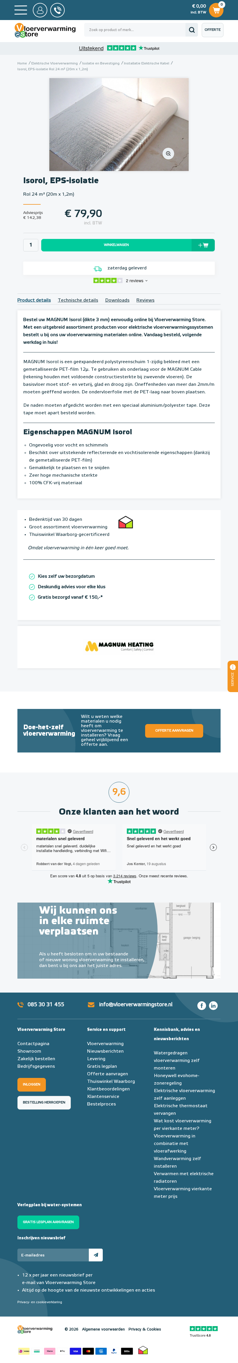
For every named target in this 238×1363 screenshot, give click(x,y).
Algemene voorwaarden (103, 1329)
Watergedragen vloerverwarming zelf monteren (177, 1061)
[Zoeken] (191, 30)
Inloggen (31, 1084)
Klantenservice (103, 1096)
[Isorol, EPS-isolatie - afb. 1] (119, 124)
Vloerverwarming (105, 1044)
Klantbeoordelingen (108, 1089)
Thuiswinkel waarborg (143, 1350)
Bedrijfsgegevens (36, 1066)
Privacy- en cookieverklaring (39, 1302)
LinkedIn (213, 1005)
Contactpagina (33, 1044)
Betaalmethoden (75, 1350)
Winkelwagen (216, 8)
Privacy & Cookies (145, 1329)
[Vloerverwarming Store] (49, 30)
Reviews (145, 300)
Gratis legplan (102, 1066)
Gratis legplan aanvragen (48, 1222)
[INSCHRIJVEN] (96, 1255)
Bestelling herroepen (44, 1102)
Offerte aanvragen (214, 32)
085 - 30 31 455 (57, 10)
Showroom (29, 1051)
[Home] (21, 10)
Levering (96, 1059)
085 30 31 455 (46, 1004)
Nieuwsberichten (105, 1051)
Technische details (78, 300)
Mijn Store (40, 10)
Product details (34, 300)
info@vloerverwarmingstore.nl (135, 1004)
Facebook (201, 1005)
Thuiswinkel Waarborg (111, 1081)
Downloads (117, 300)
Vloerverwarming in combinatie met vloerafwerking (174, 1144)
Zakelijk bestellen (36, 1059)
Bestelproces (101, 1104)
